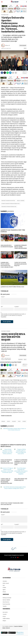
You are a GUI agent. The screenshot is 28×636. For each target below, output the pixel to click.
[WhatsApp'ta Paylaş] (7, 73)
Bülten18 (7, 355)
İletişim (4, 620)
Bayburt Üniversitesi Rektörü (8, 200)
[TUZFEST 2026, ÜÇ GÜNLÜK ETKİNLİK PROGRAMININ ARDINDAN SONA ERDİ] (7, 472)
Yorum (3, 297)
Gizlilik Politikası (6, 618)
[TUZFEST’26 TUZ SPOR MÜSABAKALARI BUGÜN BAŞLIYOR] (20, 256)
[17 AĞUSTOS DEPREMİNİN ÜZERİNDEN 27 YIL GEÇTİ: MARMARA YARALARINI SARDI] (20, 453)
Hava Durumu (6, 602)
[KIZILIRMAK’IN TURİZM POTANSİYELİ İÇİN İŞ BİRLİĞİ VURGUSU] (14, 435)
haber (24, 421)
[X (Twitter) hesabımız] (13, 557)
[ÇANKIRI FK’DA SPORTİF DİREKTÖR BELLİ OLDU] (14, 277)
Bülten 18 (7, 45)
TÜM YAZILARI (23, 45)
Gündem (20, 359)
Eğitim (4, 589)
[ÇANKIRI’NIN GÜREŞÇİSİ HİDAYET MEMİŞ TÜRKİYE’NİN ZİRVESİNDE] (20, 239)
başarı (3, 421)
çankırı (14, 421)
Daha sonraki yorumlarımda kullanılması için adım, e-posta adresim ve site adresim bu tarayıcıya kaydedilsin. (13, 315)
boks (9, 421)
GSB (19, 421)
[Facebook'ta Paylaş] (2, 73)
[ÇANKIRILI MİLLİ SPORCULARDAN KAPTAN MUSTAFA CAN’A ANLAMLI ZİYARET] (7, 256)
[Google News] (24, 73)
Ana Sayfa (5, 612)
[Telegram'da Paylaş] (10, 73)
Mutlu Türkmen (21, 200)
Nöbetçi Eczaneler (7, 597)
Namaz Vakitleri (6, 600)
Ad (2, 306)
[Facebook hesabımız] (11, 557)
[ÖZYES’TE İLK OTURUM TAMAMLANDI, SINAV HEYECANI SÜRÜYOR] (14, 493)
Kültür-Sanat (6, 583)
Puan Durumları (6, 604)
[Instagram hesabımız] (15, 557)
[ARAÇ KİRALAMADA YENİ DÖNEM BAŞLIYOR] (20, 472)
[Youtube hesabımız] (17, 557)
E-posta (17, 306)
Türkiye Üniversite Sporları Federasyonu (11, 203)
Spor (25, 48)
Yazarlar (5, 614)
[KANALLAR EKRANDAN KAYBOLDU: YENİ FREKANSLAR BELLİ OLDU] (7, 453)
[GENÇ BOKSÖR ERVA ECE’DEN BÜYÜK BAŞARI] (7, 239)
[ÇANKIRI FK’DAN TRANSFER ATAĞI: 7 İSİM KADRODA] (14, 220)
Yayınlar (4, 606)
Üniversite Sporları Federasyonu (9, 206)
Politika (4, 587)
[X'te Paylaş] (5, 73)
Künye (4, 616)
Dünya (4, 591)
